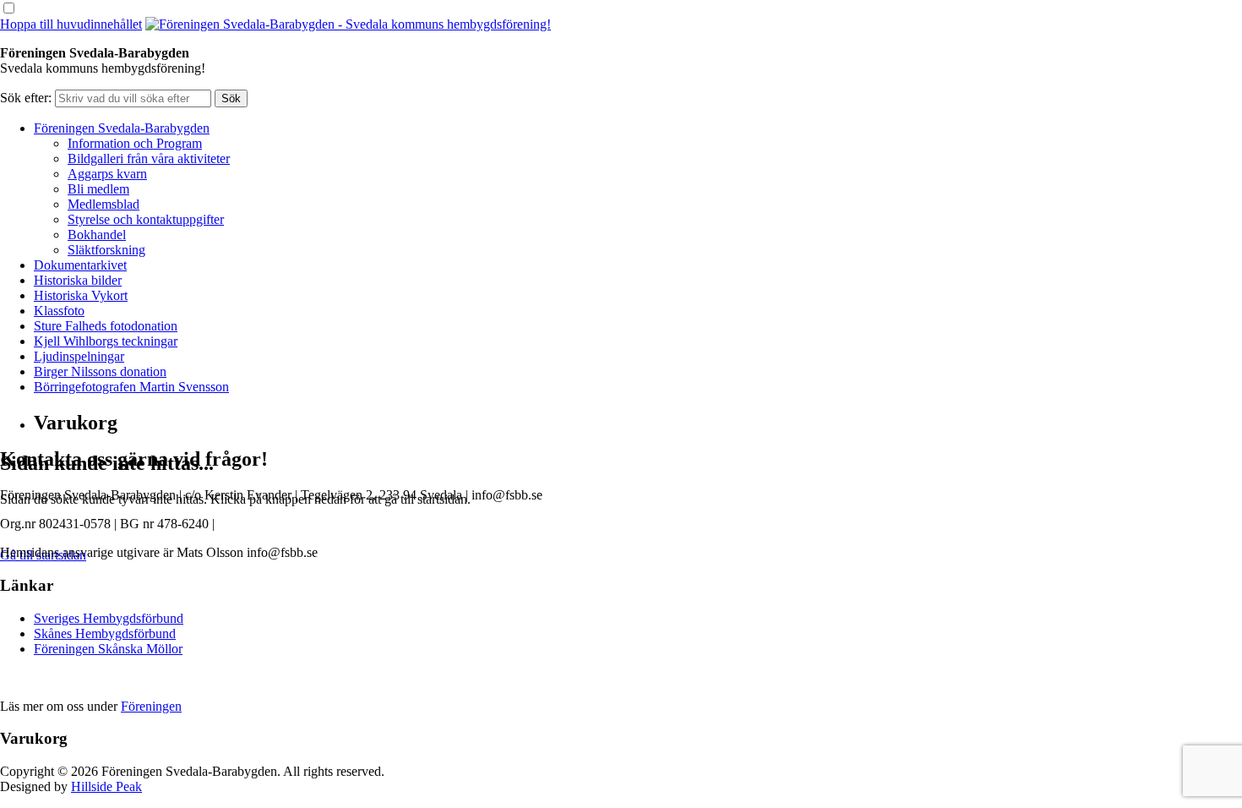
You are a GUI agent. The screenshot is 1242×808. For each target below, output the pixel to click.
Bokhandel (97, 234)
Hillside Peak (106, 786)
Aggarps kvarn (107, 174)
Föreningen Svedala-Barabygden (122, 128)
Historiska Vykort (81, 295)
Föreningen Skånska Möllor (108, 648)
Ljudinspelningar (79, 356)
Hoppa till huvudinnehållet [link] (71, 24)
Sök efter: (26, 97)
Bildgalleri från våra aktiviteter (149, 158)
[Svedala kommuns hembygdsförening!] (348, 24)
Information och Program (135, 143)
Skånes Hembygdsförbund (105, 633)
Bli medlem (98, 189)
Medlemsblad (103, 204)
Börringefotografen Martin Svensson (131, 386)
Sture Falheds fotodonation (105, 326)
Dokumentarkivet (80, 265)
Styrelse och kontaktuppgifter (146, 219)
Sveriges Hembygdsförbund (108, 618)
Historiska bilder (78, 280)
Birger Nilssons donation (100, 371)
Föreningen (151, 706)
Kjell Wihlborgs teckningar (105, 341)
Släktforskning (106, 250)
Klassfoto (59, 310)
